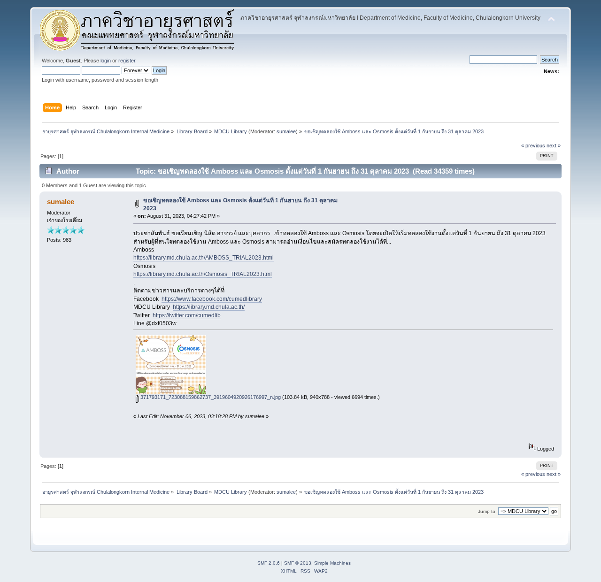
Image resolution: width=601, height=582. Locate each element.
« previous (533, 145)
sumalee (286, 131)
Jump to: (487, 511)
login (105, 60)
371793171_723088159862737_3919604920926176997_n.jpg (210, 397)
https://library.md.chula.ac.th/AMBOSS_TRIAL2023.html (203, 257)
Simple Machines (332, 563)
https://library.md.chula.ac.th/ (209, 307)
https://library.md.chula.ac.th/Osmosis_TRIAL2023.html (202, 274)
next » (554, 145)
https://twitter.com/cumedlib (187, 315)
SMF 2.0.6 (268, 563)
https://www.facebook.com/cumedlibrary (212, 299)
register (126, 60)
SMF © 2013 (297, 563)
